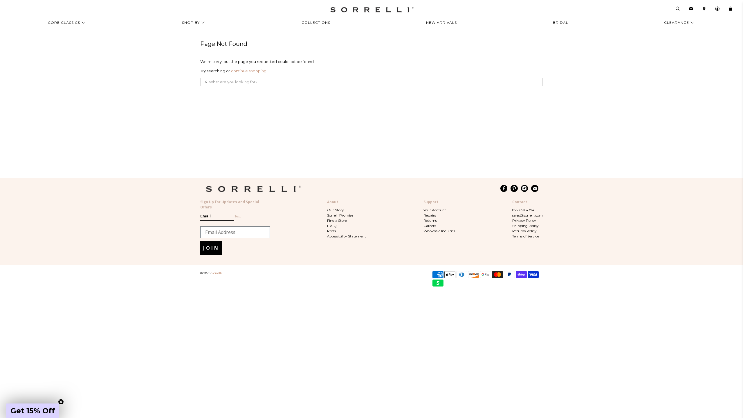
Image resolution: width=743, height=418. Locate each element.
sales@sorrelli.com (527, 215)
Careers (429, 226)
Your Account (434, 210)
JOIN (211, 248)
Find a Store (337, 220)
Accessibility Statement (346, 236)
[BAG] (730, 8)
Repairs (429, 215)
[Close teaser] (61, 402)
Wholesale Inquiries (439, 231)
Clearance (676, 22)
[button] (32, 410)
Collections (316, 22)
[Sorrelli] (371, 10)
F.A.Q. (332, 226)
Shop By (191, 22)
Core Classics (64, 22)
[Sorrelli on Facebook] (504, 188)
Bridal (560, 22)
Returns (430, 220)
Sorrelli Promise (340, 215)
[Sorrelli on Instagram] (524, 188)
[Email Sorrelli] (534, 188)
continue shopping (248, 71)
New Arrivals (441, 22)
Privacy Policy (524, 220)
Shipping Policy (525, 226)
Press (331, 231)
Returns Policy (524, 231)
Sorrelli (216, 273)
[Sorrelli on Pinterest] (514, 188)
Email (205, 216)
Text (238, 216)
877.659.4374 (523, 210)
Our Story (335, 210)
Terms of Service (525, 236)
